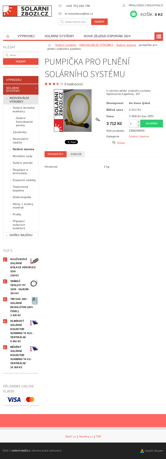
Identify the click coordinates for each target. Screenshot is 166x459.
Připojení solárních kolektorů (19, 224)
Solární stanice (23, 149)
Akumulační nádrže (20, 140)
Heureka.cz (86, 436)
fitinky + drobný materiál (23, 205)
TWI (98, 436)
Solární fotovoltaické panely (24, 121)
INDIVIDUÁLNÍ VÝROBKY (19, 99)
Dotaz (121, 142)
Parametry (55, 154)
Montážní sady (22, 156)
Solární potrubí (23, 162)
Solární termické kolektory (24, 109)
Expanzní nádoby (24, 180)
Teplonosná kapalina (20, 188)
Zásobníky (20, 132)
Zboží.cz (70, 436)
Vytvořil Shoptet (154, 450)
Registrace (155, 5)
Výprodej (26, 36)
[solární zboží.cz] (27, 11)
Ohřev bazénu (21, 235)
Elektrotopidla (22, 197)
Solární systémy (59, 36)
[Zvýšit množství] (138, 122)
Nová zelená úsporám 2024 (107, 36)
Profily (17, 214)
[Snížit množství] (138, 125)
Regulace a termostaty (20, 171)
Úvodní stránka (8, 36)
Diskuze (76, 154)
